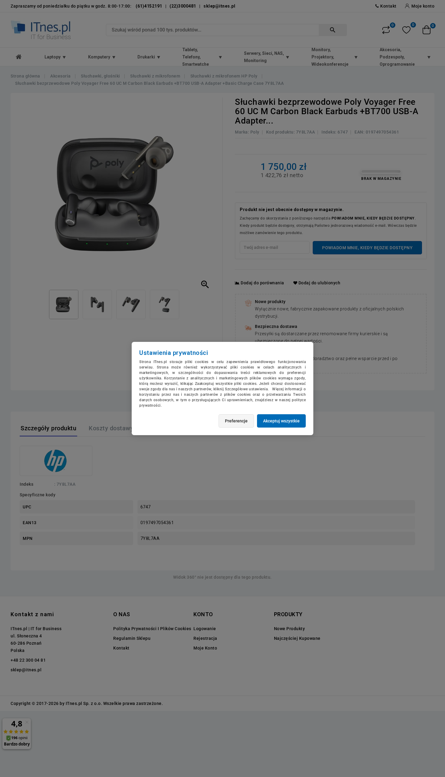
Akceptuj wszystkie (281, 420)
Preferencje (236, 420)
